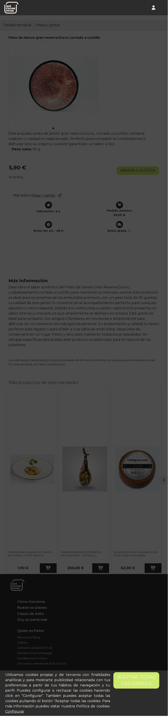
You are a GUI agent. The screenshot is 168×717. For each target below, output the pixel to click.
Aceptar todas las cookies (136, 680)
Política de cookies (92, 706)
